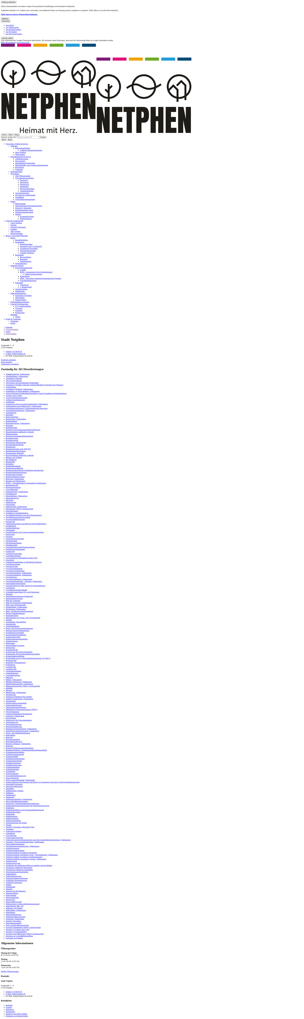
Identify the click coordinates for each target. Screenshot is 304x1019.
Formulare (19, 170)
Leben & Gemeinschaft (14, 221)
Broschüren (19, 167)
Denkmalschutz (21, 263)
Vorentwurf (24, 285)
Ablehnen (5, 19)
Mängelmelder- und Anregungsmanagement (31, 165)
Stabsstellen (24, 187)
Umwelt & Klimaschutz (19, 304)
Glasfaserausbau (21, 289)
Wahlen (18, 214)
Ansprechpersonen (22, 193)
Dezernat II (24, 182)
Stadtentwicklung (17, 266)
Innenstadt (19, 283)
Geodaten (18, 310)
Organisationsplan (26, 191)
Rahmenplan (24, 276)
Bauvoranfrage (25, 257)
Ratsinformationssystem (24, 210)
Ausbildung (19, 197)
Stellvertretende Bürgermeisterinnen (28, 206)
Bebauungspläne (26, 244)
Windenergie (20, 291)
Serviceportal (20, 161)
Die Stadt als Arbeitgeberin (25, 195)
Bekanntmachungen (22, 148)
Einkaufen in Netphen (23, 296)
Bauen (12, 238)
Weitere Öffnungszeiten (10, 971)
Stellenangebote (16, 172)
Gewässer (19, 308)
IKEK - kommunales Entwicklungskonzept (36, 272)
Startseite (9, 327)
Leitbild (23, 270)
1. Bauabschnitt (26, 287)
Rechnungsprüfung (27, 189)
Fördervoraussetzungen (33, 274)
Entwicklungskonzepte (23, 268)
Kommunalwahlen (27, 217)
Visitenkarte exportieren (10, 364)
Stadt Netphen (11, 334)
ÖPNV (18, 317)
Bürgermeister (20, 204)
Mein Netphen (20, 152)
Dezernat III (24, 184)
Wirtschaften (20, 298)
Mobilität (13, 315)
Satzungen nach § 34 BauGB (31, 246)
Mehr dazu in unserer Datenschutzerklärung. (19, 14)
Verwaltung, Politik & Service (17, 144)
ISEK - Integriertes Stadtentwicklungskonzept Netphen (40, 278)
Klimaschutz (20, 313)
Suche (8, 332)
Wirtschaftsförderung (18, 293)
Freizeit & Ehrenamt (18, 227)
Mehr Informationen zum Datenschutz (15, 43)
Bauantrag (24, 259)
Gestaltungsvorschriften (29, 249)
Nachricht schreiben (8, 360)
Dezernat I (24, 180)
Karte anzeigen (6, 362)
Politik (12, 202)
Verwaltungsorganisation (24, 178)
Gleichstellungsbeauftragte (25, 199)
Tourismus (14, 321)
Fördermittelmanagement (19, 302)
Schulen (13, 225)
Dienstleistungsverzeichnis (25, 163)
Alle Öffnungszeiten (22, 176)
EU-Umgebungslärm (23, 306)
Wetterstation (20, 155)
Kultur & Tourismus (13, 319)
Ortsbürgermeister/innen (24, 212)
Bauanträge (19, 255)
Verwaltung (14, 174)
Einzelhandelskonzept (28, 281)
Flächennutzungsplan (28, 251)
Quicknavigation (12, 329)
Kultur (12, 323)
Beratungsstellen (16, 234)
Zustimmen (6, 21)
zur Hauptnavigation (13, 30)
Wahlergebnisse (26, 219)
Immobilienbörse (21, 240)
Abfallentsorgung (21, 159)
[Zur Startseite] (96, 132)
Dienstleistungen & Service (20, 157)
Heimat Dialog (20, 300)
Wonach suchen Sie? (9, 137)
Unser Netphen (16, 223)
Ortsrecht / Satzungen (23, 208)
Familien (13, 229)
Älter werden (15, 231)
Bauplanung (19, 242)
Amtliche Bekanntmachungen (31, 150)
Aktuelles (14, 146)
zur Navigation (11, 32)
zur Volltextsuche (12, 27)
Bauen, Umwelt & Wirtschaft (17, 236)
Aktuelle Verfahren (27, 253)
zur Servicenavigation (14, 34)
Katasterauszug (25, 261)
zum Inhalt (10, 25)
